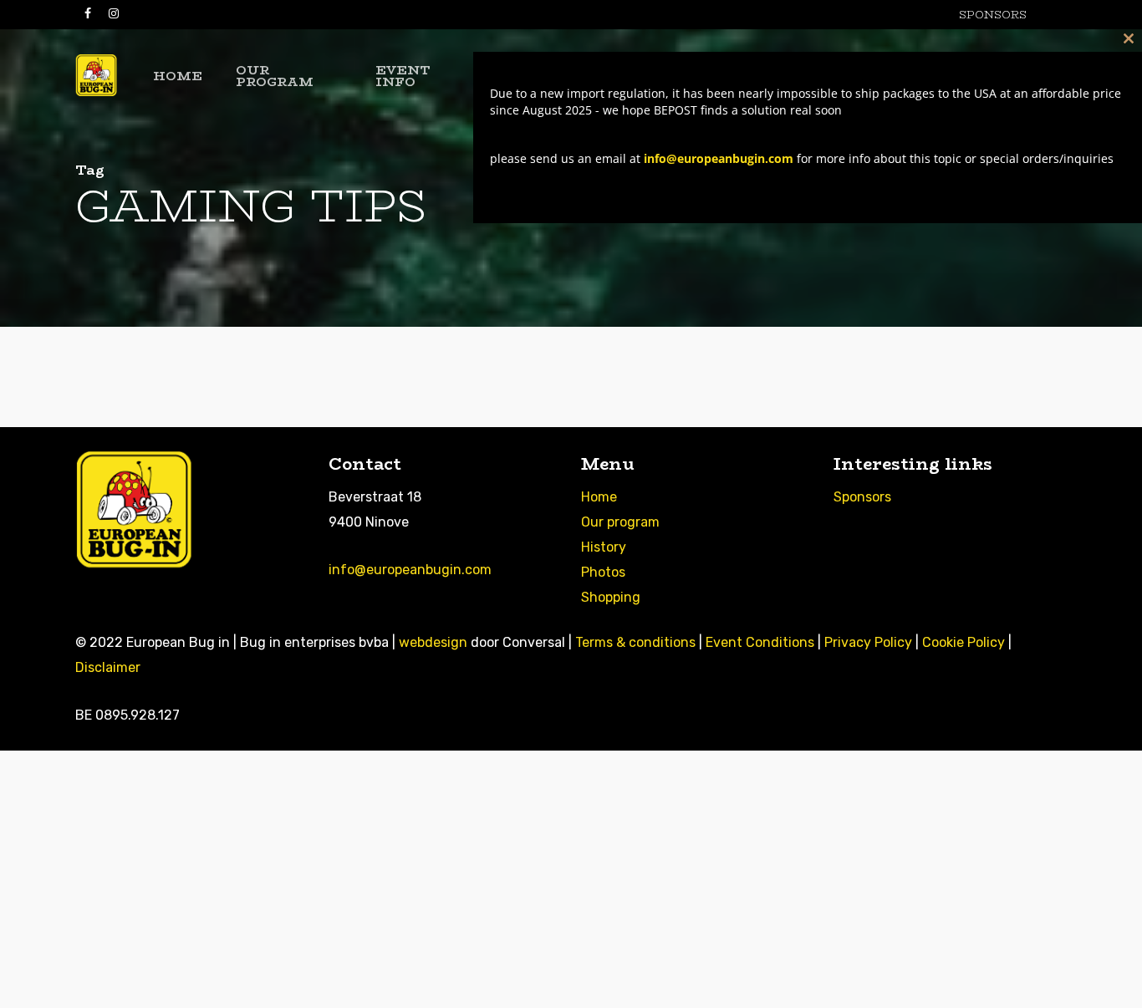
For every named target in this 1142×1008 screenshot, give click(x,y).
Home (599, 497)
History (603, 547)
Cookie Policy (963, 642)
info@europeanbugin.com (410, 570)
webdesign (433, 642)
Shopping (610, 597)
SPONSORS (993, 14)
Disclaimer (107, 667)
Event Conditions (760, 642)
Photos (603, 572)
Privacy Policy (868, 642)
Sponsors (862, 497)
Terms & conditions (635, 642)
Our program (620, 522)
